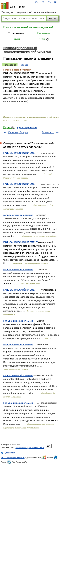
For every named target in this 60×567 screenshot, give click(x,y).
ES (49, 2)
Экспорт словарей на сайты (12, 457)
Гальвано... (48, 132)
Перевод (23, 64)
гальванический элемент (18, 215)
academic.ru (13, 5)
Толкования (16, 33)
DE (43, 2)
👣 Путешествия (8, 453)
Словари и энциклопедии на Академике (28, 12)
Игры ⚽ (43, 39)
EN (36, 2)
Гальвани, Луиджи (18, 132)
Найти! (52, 18)
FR (55, 2)
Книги (16, 39)
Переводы (43, 33)
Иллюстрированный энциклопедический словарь (30, 27)
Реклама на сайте (36, 447)
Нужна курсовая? (27, 127)
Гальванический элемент (18, 320)
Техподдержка (22, 447)
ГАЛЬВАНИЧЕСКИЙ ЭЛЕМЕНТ (20, 153)
